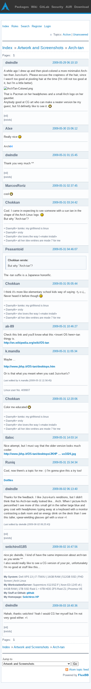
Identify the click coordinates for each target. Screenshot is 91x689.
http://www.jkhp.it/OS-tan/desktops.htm (29, 366)
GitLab (44, 7)
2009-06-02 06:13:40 (64, 489)
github (30, 592)
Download (81, 7)
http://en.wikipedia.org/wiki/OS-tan (26, 342)
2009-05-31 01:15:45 (64, 155)
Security (57, 7)
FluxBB (83, 675)
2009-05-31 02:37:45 (64, 185)
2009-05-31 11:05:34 (64, 351)
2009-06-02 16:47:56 (64, 546)
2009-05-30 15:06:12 (64, 128)
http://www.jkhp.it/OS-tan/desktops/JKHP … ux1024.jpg (40, 453)
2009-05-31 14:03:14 (64, 437)
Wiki (34, 7)
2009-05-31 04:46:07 (64, 249)
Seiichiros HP (31, 596)
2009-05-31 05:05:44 (64, 283)
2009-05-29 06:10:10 (64, 62)
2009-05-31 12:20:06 (64, 398)
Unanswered (80, 34)
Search (25, 26)
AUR (69, 7)
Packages (22, 7)
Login (47, 26)
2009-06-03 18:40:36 (64, 605)
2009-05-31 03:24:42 (64, 202)
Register (37, 26)
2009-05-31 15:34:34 (64, 462)
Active (67, 34)
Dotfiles (8, 480)
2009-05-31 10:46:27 (64, 326)
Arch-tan (76, 47)
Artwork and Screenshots (40, 47)
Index (5, 26)
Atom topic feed (79, 669)
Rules (14, 26)
